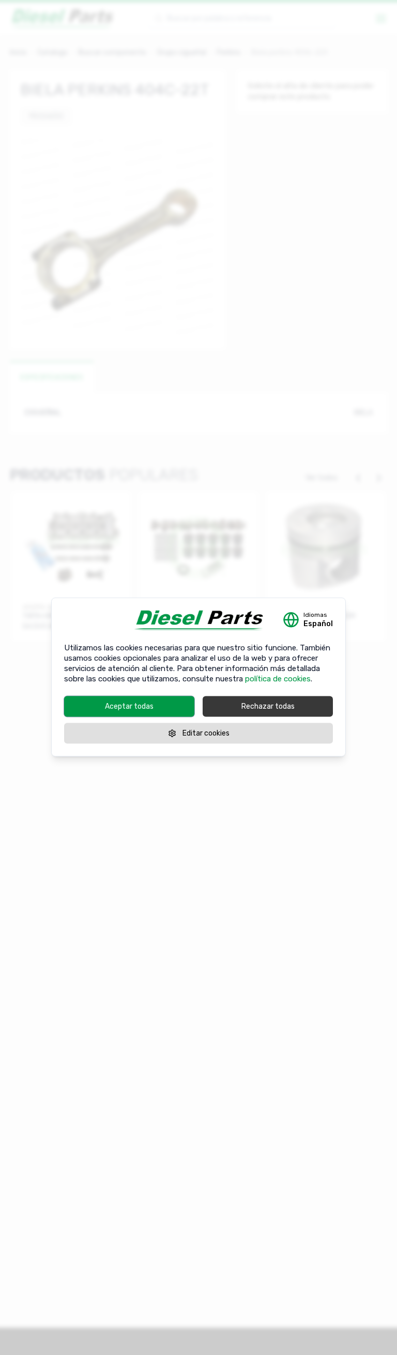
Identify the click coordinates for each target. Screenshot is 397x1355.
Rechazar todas (268, 706)
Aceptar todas (129, 706)
